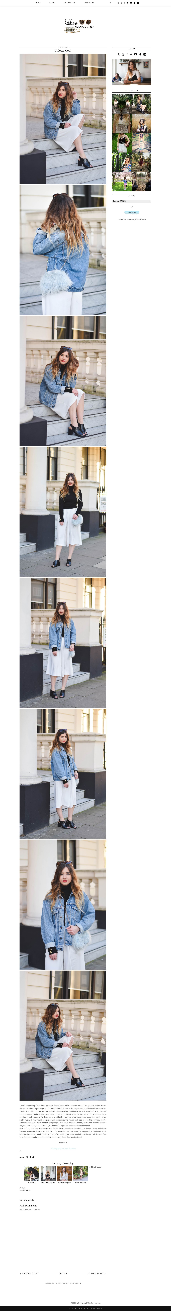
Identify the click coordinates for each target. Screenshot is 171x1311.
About (52, 2)
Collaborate (69, 2)
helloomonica (81, 1303)
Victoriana (30, 1182)
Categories (89, 2)
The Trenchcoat (79, 1182)
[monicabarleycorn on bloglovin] (131, 214)
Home (38, 2)
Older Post (96, 1273)
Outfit (28, 1190)
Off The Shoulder (95, 1182)
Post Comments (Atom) (69, 1283)
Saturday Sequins (63, 1182)
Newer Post (30, 1273)
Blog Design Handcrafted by (85, 1309)
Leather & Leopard (46, 1182)
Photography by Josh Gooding (63, 1149)
